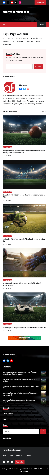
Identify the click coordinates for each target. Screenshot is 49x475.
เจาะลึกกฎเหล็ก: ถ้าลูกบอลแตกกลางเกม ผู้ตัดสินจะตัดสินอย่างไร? (24, 327)
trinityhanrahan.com (16, 11)
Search (38, 67)
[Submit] (43, 431)
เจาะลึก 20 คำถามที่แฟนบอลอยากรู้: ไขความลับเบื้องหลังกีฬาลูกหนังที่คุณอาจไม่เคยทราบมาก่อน (24, 151)
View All (43, 111)
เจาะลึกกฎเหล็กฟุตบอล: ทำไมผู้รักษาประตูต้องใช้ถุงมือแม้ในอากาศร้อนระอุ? (22, 284)
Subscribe (19, 462)
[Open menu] (4, 24)
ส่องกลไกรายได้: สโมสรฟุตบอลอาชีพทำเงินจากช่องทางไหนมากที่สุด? (24, 196)
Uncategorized (7, 147)
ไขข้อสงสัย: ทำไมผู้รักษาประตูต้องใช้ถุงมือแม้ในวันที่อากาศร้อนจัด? (24, 240)
